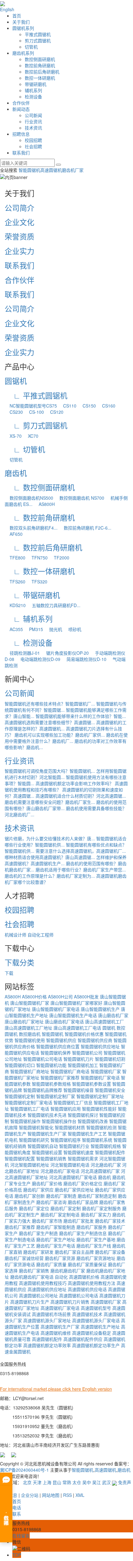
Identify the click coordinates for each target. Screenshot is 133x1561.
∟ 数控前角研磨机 (40, 517)
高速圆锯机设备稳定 (91, 1333)
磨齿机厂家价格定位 (82, 1183)
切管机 (31, 47)
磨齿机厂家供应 (38, 1189)
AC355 (14, 629)
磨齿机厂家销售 (34, 1270)
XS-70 (13, 436)
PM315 (33, 629)
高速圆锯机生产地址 (100, 1326)
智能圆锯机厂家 (106, 1071)
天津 (37, 1482)
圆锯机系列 (23, 28)
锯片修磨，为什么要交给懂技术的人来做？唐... (50, 838)
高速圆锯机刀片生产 (29, 1302)
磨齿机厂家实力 (96, 1214)
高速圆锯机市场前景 (51, 1314)
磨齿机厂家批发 (78, 1221)
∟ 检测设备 (29, 642)
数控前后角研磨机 (42, 71)
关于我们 (21, 22)
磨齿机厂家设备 (110, 1252)
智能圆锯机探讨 (83, 1115)
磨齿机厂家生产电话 (55, 1246)
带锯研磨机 (35, 84)
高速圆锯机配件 (47, 1339)
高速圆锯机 (51, 170)
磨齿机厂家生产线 (93, 1246)
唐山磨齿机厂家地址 (24, 1021)
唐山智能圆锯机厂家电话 (55, 1009)
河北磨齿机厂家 (106, 1165)
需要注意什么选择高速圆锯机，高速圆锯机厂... (81, 851)
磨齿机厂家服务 (91, 1227)
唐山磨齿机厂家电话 (64, 1021)
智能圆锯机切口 (20, 1065)
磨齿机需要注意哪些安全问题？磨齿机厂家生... (50, 802)
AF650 (14, 534)
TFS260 (15, 581)
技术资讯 (33, 128)
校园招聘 (33, 140)
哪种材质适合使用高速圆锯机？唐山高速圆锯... (50, 857)
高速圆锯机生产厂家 (60, 1326)
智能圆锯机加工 (83, 1065)
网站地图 (50, 1495)
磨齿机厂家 (73, 170)
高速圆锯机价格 (84, 1277)
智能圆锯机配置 (20, 1158)
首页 (16, 15)
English (7, 9)
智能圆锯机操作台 (59, 1121)
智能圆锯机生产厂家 (47, 1133)
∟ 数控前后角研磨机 (43, 547)
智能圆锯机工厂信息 (73, 1102)
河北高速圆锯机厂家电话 (73, 1177)
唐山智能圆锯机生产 (100, 1009)
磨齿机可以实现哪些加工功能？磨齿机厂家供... (60, 735)
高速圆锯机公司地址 (38, 1295)
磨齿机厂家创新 (30, 1196)
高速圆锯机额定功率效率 (47, 1345)
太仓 (76, 1482)
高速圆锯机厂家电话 (60, 1308)
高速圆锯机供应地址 (47, 1289)
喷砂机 (72, 629)
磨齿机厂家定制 (65, 1208)
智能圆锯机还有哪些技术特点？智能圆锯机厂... (50, 703)
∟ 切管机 (25, 449)
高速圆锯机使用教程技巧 (42, 1283)
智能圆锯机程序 (65, 1140)
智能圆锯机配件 (110, 1152)
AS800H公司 (60, 996)
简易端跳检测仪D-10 (84, 659)
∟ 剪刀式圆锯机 (36, 425)
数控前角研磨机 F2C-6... (85, 528)
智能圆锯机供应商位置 (57, 1046)
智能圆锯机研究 (34, 1140)
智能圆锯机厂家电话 (100, 1077)
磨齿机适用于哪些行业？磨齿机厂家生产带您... (81, 869)
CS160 (106, 406)
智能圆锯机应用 (65, 1109)
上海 (47, 1482)
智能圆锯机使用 (30, 1040)
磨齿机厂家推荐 (20, 1227)
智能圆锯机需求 (83, 1158)
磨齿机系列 (23, 53)
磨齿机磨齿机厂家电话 (32, 1277)
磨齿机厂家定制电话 (60, 1214)
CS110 (67, 406)
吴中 (86, 1482)
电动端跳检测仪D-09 (37, 659)
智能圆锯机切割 (110, 1059)
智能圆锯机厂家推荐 (60, 1077)
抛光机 (53, 629)
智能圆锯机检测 (101, 1127)
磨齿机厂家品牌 (83, 1202)
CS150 (87, 406)
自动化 (61, 1277)
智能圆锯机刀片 (78, 1059)
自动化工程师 (41, 934)
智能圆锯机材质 (70, 1127)
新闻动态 (21, 109)
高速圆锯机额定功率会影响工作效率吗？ (75, 783)
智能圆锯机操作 (25, 1121)
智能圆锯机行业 (74, 1146)
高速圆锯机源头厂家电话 (96, 1320)
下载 (9, 973)
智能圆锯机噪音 (78, 1090)
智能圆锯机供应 (61, 1040)
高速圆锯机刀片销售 (69, 1302)
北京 (27, 1482)
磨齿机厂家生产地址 (55, 1239)
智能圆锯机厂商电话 (69, 1071)
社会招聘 (33, 146)
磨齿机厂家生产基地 (95, 1239)
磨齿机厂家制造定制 (97, 1196)
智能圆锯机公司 (87, 1052)
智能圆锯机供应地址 (100, 1046)
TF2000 (59, 557)
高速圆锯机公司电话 (78, 1295)
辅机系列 (33, 90)
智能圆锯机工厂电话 (29, 1109)
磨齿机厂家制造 (61, 1196)
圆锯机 (16, 380)
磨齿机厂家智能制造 (55, 1227)
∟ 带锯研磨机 (32, 594)
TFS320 (37, 581)
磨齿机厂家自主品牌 (74, 1252)
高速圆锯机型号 (96, 1308)
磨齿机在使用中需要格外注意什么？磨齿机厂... (66, 738)
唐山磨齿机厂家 (113, 1015)
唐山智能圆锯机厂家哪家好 (76, 1003)
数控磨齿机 (30, 1034)
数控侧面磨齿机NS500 (29, 498)
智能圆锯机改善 (93, 1121)
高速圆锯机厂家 (106, 1302)
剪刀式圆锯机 (38, 40)
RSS (67, 1495)
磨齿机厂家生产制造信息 (83, 1233)
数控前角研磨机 (40, 65)
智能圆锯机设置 (47, 1152)
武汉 (106, 1482)
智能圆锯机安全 (110, 1090)
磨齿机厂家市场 (47, 1221)
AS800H (44, 504)
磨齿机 (16, 472)
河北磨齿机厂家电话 (60, 1171)
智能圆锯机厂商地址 (29, 1071)
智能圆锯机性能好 (99, 1109)
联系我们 (21, 152)
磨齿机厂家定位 (34, 1208)
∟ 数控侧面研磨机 (40, 487)
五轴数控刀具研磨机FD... (53, 605)
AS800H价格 (34, 996)
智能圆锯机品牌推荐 (42, 1090)
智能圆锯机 (29, 170)
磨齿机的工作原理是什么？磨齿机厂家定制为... (50, 876)
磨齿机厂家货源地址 (95, 1258)
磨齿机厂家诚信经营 (24, 1258)
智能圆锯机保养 (56, 1052)
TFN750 (37, 557)
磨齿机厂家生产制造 (38, 1233)
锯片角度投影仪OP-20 (65, 653)
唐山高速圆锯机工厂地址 (28, 1028)
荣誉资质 (19, 236)
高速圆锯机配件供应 (82, 1339)
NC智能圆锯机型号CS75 (31, 406)
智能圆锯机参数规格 (51, 1084)
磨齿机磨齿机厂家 (67, 1270)
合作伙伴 (21, 103)
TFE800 (15, 557)
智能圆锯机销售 (51, 1158)
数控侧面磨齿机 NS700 (79, 498)
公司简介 (19, 207)
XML (79, 1495)
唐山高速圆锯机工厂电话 (77, 1028)
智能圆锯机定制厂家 (55, 1096)
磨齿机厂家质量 (51, 1264)
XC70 (30, 436)
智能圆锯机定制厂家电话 (28, 1102)
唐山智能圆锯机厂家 (29, 1003)
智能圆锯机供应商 (95, 1040)
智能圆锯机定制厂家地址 (100, 1096)
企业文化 (19, 221)
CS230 (14, 412)
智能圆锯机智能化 (36, 1127)
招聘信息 (21, 134)
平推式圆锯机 (38, 34)
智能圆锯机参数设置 (91, 1084)
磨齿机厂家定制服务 (101, 1208)
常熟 (66, 1482)
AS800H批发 (86, 996)
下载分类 (19, 962)
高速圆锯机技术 (87, 1314)
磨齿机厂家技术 (110, 1221)
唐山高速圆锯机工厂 (104, 1021)
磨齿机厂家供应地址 (74, 1189)
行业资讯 (33, 121)
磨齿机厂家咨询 (51, 1202)
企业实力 (19, 250)
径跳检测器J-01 (22, 653)
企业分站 (29, 1495)
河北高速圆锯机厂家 (100, 1171)
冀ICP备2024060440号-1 (24, 1470)
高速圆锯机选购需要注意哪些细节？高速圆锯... (50, 722)
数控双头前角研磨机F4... (31, 528)
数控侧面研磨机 (40, 59)
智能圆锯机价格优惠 (84, 1034)
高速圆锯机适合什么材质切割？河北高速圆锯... (81, 796)
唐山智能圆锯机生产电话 (73, 1015)
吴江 (96, 1482)
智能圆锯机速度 (78, 1152)
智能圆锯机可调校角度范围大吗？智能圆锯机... (50, 771)
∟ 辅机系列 (29, 618)
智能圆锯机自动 (43, 1146)
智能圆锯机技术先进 (47, 1115)
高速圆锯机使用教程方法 (91, 1283)
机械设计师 (15, 934)
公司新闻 (33, 115)
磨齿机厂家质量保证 (87, 1264)
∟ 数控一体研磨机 (40, 570)
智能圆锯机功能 (51, 1065)
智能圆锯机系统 (97, 1140)
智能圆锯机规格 (106, 1146)
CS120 (54, 412)
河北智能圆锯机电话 (69, 1165)
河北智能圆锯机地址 (29, 1165)
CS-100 (34, 412)
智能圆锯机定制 (20, 1096)
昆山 (57, 1482)
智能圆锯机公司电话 (42, 1059)
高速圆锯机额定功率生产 (96, 1345)
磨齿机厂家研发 (38, 1252)
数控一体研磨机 (40, 78)
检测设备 (33, 96)
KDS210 (15, 605)
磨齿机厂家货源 (60, 1258)
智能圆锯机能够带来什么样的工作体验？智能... (81, 716)
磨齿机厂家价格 (47, 1183)
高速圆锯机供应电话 (87, 1289)
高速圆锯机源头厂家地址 (47, 1320)
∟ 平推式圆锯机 (36, 395)
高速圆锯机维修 (56, 1333)
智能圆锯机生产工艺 (87, 1133)
